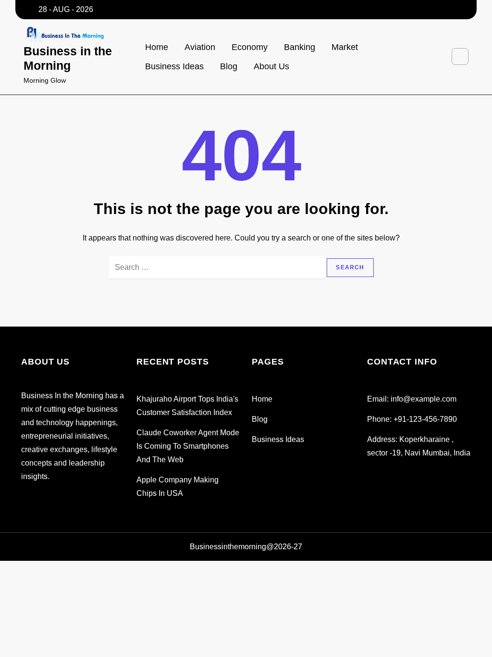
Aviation (199, 47)
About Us (271, 66)
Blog (228, 66)
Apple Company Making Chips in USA (177, 486)
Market (345, 47)
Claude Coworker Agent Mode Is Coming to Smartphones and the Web (187, 446)
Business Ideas (174, 66)
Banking (299, 47)
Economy (250, 47)
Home (156, 47)
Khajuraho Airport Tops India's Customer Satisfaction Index (187, 406)
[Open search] (460, 56)
